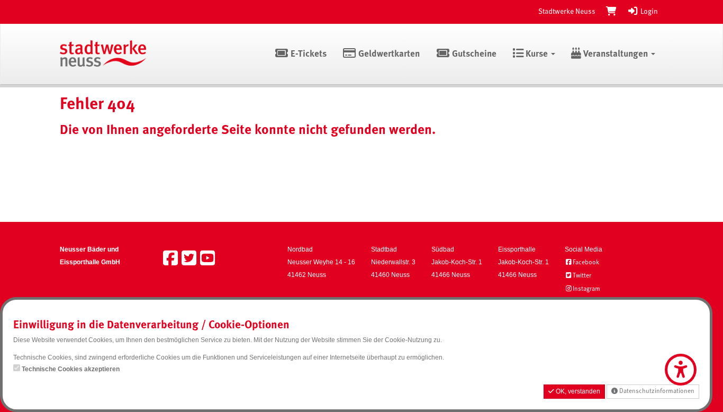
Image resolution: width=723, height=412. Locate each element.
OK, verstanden (577, 391)
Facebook (586, 262)
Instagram (586, 289)
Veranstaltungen (615, 54)
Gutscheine (473, 54)
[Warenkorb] (611, 11)
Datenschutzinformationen (656, 391)
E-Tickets (307, 54)
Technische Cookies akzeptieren (71, 369)
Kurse (536, 54)
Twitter (582, 276)
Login (648, 11)
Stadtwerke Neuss (566, 11)
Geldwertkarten (388, 54)
